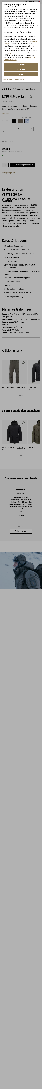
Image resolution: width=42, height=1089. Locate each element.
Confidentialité (8, 80)
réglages (9, 53)
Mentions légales (19, 80)
